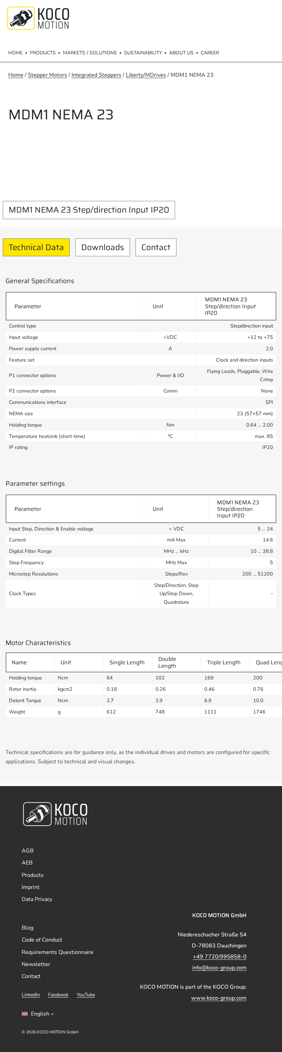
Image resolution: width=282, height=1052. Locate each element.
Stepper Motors (47, 75)
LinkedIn (31, 994)
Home (15, 53)
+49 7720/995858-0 (220, 956)
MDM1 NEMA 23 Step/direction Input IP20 (89, 209)
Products (43, 53)
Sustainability (143, 53)
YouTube (86, 994)
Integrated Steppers (96, 75)
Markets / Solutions (90, 53)
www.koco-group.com (219, 998)
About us (181, 53)
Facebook (58, 994)
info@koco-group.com (219, 968)
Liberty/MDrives (146, 75)
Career (210, 53)
